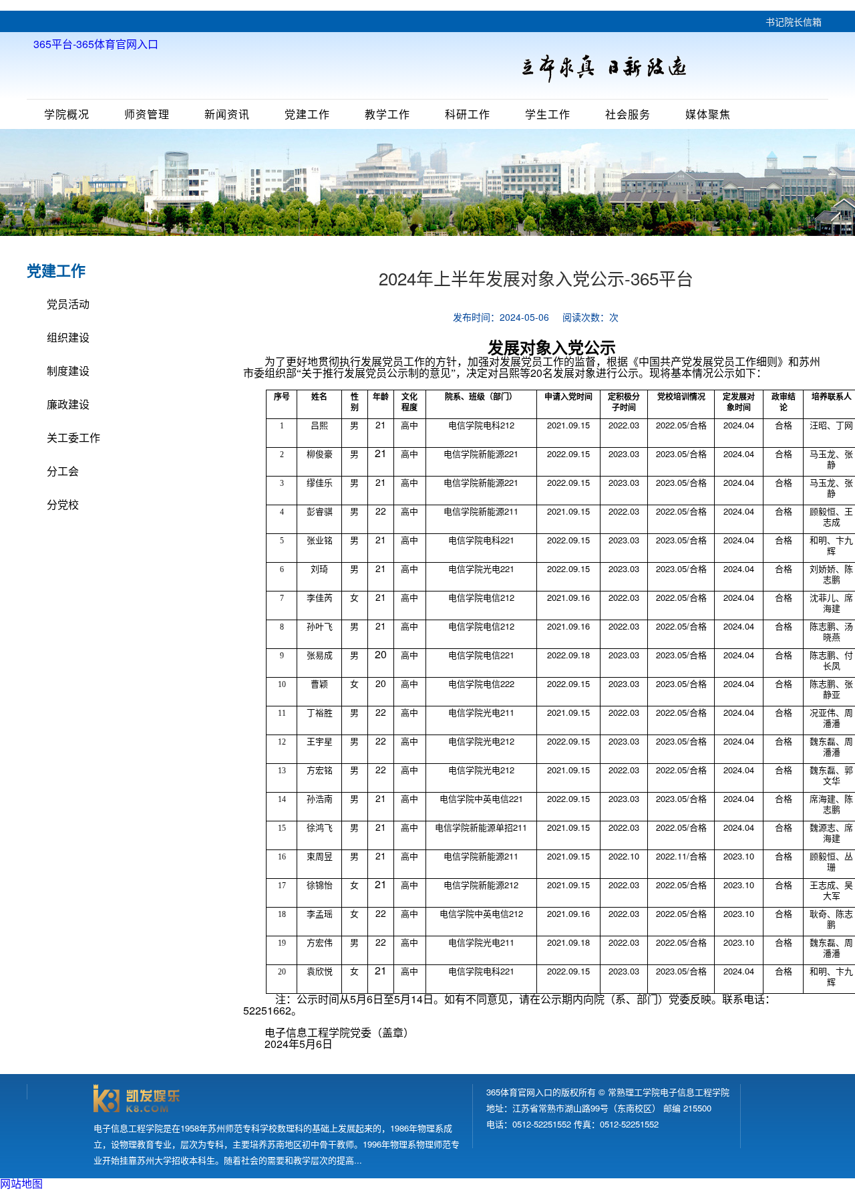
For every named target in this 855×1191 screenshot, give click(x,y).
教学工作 (387, 114)
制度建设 (68, 370)
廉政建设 (68, 404)
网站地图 (21, 1183)
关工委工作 (73, 437)
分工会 (63, 471)
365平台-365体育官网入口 (95, 44)
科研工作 (467, 114)
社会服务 (628, 114)
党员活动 (68, 303)
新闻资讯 (227, 114)
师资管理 (147, 114)
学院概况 (67, 114)
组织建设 (68, 337)
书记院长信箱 (793, 21)
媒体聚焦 (708, 114)
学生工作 (547, 114)
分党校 (63, 504)
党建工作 (307, 114)
